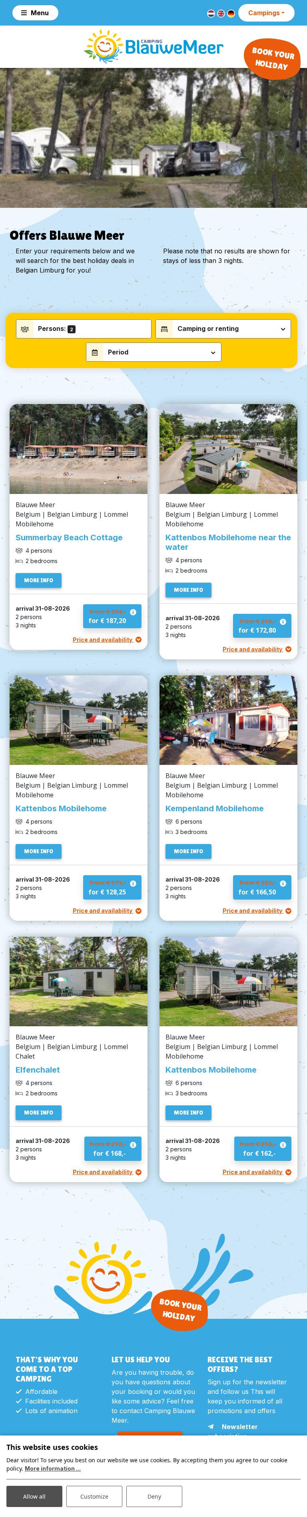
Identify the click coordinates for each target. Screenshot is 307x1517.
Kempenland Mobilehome (214, 808)
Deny (154, 1496)
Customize (94, 1496)
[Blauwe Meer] (153, 47)
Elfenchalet (38, 1070)
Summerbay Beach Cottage (69, 537)
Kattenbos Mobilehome (61, 808)
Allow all (34, 1496)
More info (38, 580)
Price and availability (103, 639)
